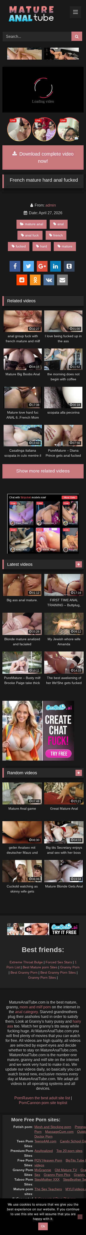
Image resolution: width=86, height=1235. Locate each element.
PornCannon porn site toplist (43, 1103)
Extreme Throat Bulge (26, 962)
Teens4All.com (45, 1141)
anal (60, 224)
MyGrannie (42, 1170)
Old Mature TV (66, 1170)
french (58, 235)
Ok (43, 1226)
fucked (21, 246)
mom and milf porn (35, 1007)
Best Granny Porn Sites (58, 972)
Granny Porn (70, 967)
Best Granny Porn (24, 972)
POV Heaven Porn (48, 1160)
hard (43, 246)
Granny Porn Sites (42, 977)
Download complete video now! (46, 157)
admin (50, 205)
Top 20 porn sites (69, 1151)
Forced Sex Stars (59, 962)
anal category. (27, 1012)
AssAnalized (43, 1151)
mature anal (34, 224)
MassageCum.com (59, 1132)
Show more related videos (43, 470)
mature (67, 246)
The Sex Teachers (48, 1189)
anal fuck (32, 235)
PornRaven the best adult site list (42, 1098)
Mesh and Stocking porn (52, 1127)
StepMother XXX (46, 1179)
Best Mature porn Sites (40, 967)
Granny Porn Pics (57, 1175)
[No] (80, 1216)
